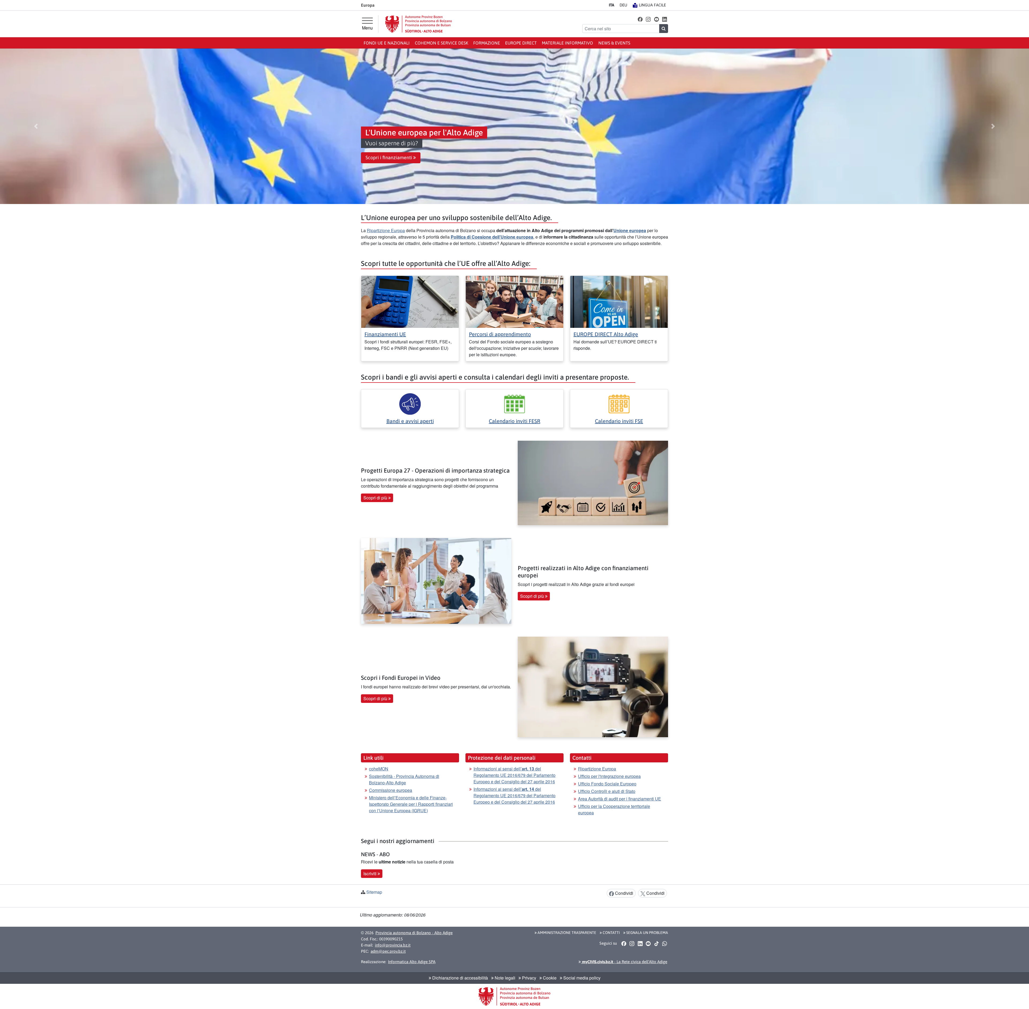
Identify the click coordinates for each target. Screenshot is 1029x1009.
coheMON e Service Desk (441, 42)
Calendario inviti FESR (514, 421)
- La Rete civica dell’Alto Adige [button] (624, 961)
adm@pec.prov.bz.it (388, 951)
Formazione (486, 42)
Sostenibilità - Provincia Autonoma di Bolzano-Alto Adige (404, 779)
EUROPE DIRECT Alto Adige (605, 334)
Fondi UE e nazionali (387, 42)
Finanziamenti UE (385, 334)
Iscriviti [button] (370, 873)
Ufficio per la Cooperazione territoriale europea (614, 809)
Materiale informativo (567, 42)
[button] (640, 19)
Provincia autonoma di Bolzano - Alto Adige (414, 932)
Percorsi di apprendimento (500, 334)
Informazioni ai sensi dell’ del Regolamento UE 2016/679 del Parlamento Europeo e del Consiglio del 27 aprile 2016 (514, 775)
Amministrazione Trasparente (566, 932)
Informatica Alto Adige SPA (411, 961)
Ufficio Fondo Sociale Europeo (607, 784)
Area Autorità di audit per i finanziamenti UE (619, 799)
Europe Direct (521, 42)
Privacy (528, 978)
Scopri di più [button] (375, 498)
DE (623, 5)
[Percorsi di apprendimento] (514, 301)
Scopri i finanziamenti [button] (389, 157)
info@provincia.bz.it (393, 945)
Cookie (549, 978)
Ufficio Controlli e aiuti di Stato (606, 791)
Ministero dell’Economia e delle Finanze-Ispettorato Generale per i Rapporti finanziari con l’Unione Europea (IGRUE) (411, 804)
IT (611, 5)
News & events (614, 42)
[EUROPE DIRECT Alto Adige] (619, 301)
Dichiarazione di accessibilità (459, 978)
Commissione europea (390, 790)
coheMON (378, 769)
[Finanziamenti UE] (410, 301)
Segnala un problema (646, 932)
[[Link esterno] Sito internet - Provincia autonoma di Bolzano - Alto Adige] (418, 24)
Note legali (504, 978)
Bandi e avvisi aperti (410, 421)
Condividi (623, 893)
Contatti (611, 932)
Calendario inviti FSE (619, 421)
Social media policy (581, 978)
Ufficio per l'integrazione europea (609, 776)
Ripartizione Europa (386, 230)
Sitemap (374, 892)
